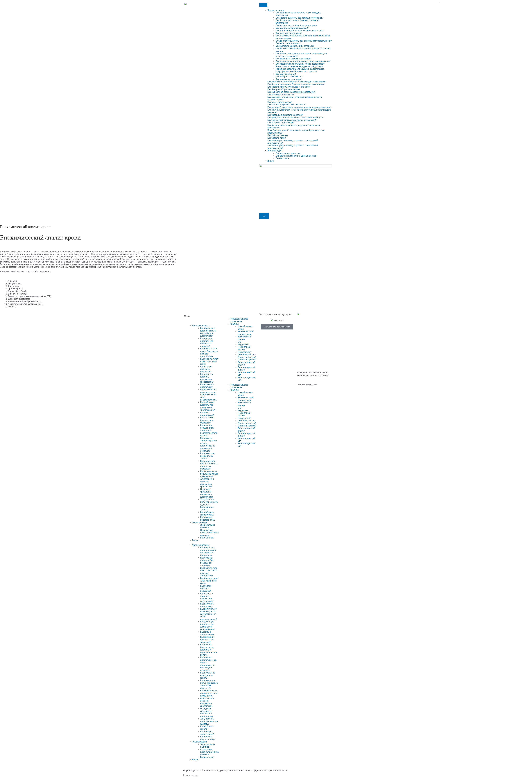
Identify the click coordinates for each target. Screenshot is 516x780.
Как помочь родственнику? (288, 79)
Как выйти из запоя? (285, 74)
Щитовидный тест (247, 354)
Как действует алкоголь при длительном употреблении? (303, 41)
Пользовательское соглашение (239, 320)
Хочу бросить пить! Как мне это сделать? (296, 71)
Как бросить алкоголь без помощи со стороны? (299, 18)
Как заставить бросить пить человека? (294, 46)
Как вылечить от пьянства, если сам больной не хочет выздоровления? (208, 394)
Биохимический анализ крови (245, 332)
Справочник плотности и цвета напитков (295, 156)
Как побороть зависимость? (289, 76)
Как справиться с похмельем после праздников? (299, 64)
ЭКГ (240, 342)
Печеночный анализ (244, 348)
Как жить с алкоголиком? (287, 43)
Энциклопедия (274, 150)
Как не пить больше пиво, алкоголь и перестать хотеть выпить (208, 430)
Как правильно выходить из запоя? (293, 58)
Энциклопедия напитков (287, 153)
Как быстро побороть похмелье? (291, 28)
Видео (270, 161)
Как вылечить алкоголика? (288, 33)
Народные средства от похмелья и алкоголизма (299, 69)
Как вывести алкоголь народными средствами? (299, 30)
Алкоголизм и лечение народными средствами (299, 66)
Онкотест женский (247, 357)
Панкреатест (244, 352)
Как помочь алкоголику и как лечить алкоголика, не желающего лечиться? (208, 444)
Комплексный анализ (244, 338)
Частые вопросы (275, 10)
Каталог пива (282, 158)
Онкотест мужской (247, 359)
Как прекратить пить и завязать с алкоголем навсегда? (303, 61)
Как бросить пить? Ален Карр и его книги (296, 25)
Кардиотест (243, 344)
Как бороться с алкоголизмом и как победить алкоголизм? (208, 332)
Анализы (234, 324)
